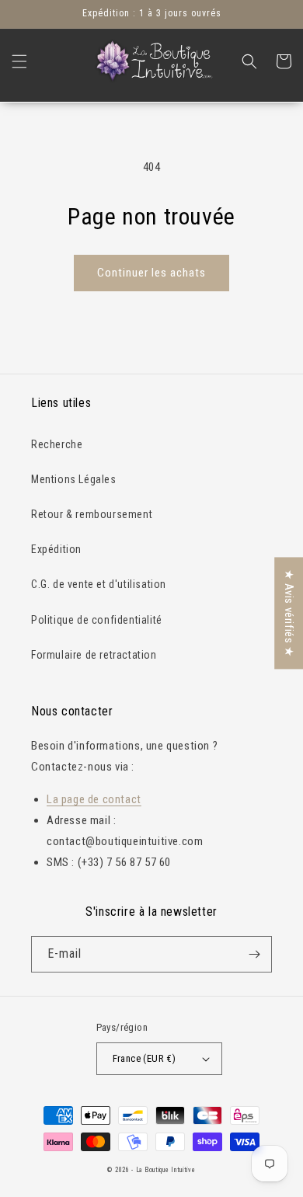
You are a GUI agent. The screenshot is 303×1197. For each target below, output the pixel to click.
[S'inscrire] (254, 954)
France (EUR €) (144, 1058)
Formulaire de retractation (94, 655)
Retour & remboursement (91, 514)
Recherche (56, 444)
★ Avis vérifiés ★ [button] (289, 612)
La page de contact (94, 799)
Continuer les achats (151, 273)
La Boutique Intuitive (166, 1170)
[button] (19, 61)
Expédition (56, 549)
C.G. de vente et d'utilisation (98, 584)
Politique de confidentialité (96, 620)
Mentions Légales (74, 479)
